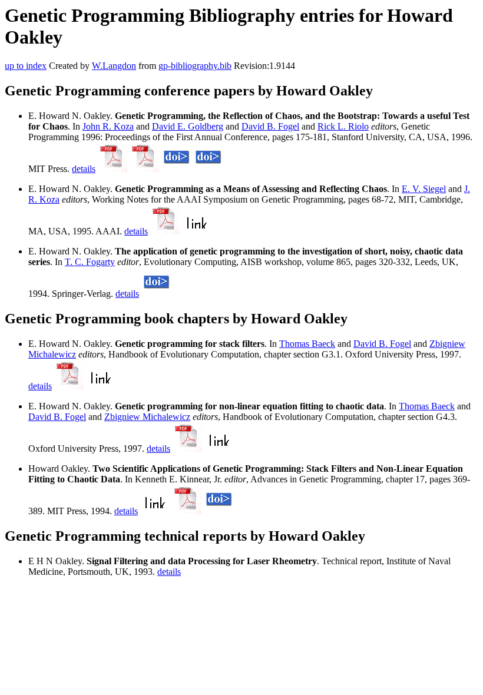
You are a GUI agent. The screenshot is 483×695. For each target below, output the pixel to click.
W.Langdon (114, 66)
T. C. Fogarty (90, 262)
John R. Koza (108, 126)
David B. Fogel (270, 126)
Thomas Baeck (307, 344)
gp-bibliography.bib (194, 66)
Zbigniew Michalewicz (147, 417)
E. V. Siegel (424, 189)
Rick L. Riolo (343, 126)
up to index (26, 66)
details (83, 169)
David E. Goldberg (187, 126)
